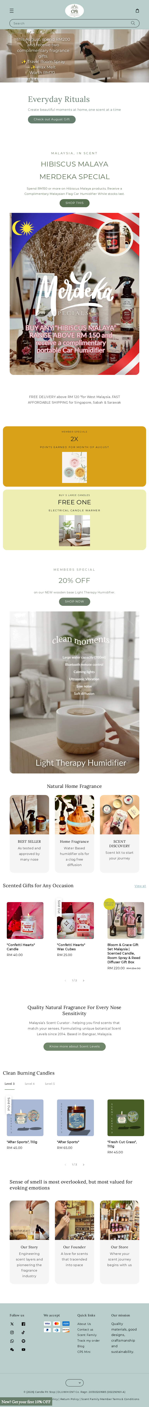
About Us (84, 1324)
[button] (11, 10)
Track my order (88, 1340)
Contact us (85, 1329)
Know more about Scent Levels (74, 1046)
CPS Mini (84, 1352)
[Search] (133, 23)
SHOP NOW (74, 601)
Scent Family (87, 1335)
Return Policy (69, 1399)
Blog (80, 1346)
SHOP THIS (75, 203)
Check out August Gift (52, 119)
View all (140, 886)
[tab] (9, 1084)
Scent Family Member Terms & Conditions (110, 1399)
